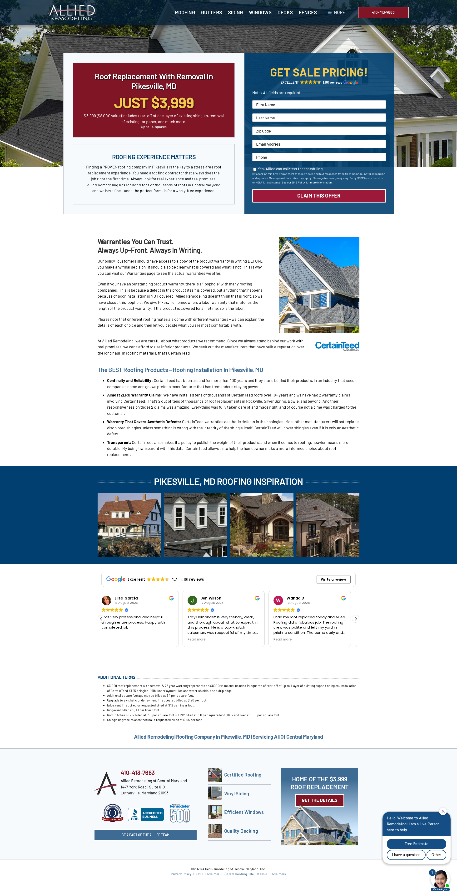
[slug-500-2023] (180, 805)
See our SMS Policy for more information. (307, 182)
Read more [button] (115, 639)
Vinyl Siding (236, 793)
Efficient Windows (244, 812)
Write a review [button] (333, 579)
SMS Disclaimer (207, 874)
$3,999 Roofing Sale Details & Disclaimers (255, 874)
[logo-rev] (72, 6)
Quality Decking (241, 831)
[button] (319, 82)
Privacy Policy (181, 874)
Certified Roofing (242, 774)
